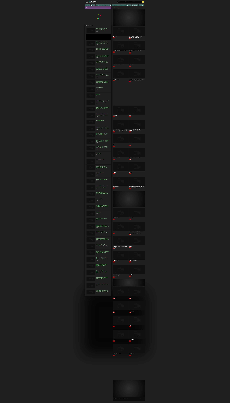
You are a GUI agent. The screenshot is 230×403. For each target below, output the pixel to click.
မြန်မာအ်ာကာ (93, 5)
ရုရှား (110, 5)
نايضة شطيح (129, 5)
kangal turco (107, 5)
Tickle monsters (123, 5)
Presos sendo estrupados (116, 5)
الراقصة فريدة (141, 5)
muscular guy (88, 5)
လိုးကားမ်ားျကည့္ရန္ (135, 5)
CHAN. (93, 1)
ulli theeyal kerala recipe (100, 5)
